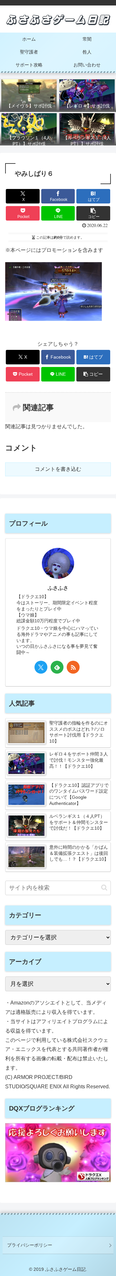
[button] (93, 213)
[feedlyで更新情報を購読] (57, 667)
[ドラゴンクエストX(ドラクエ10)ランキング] (58, 1180)
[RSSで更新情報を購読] (73, 667)
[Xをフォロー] (40, 667)
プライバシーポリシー (29, 1245)
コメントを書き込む (58, 469)
